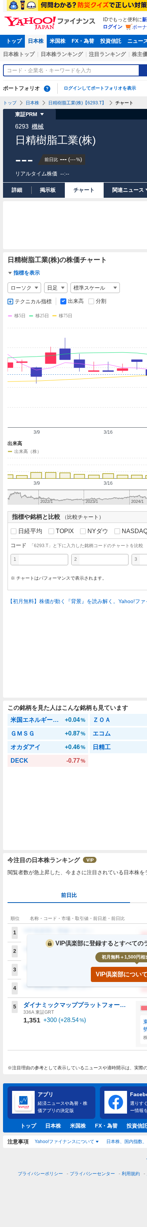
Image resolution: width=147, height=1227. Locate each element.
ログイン (112, 26)
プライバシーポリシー (40, 1173)
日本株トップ (19, 54)
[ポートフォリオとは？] (47, 88)
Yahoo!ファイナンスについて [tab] (64, 1141)
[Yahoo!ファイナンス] (51, 18)
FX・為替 (83, 41)
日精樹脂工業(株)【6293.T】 (77, 102)
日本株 (36, 41)
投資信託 (110, 41)
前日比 (69, 895)
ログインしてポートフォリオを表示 (100, 88)
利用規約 (131, 1173)
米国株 (58, 41)
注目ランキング (107, 54)
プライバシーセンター (92, 1173)
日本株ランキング (62, 54)
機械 (38, 126)
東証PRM (26, 114)
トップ (14, 41)
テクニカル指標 (33, 301)
